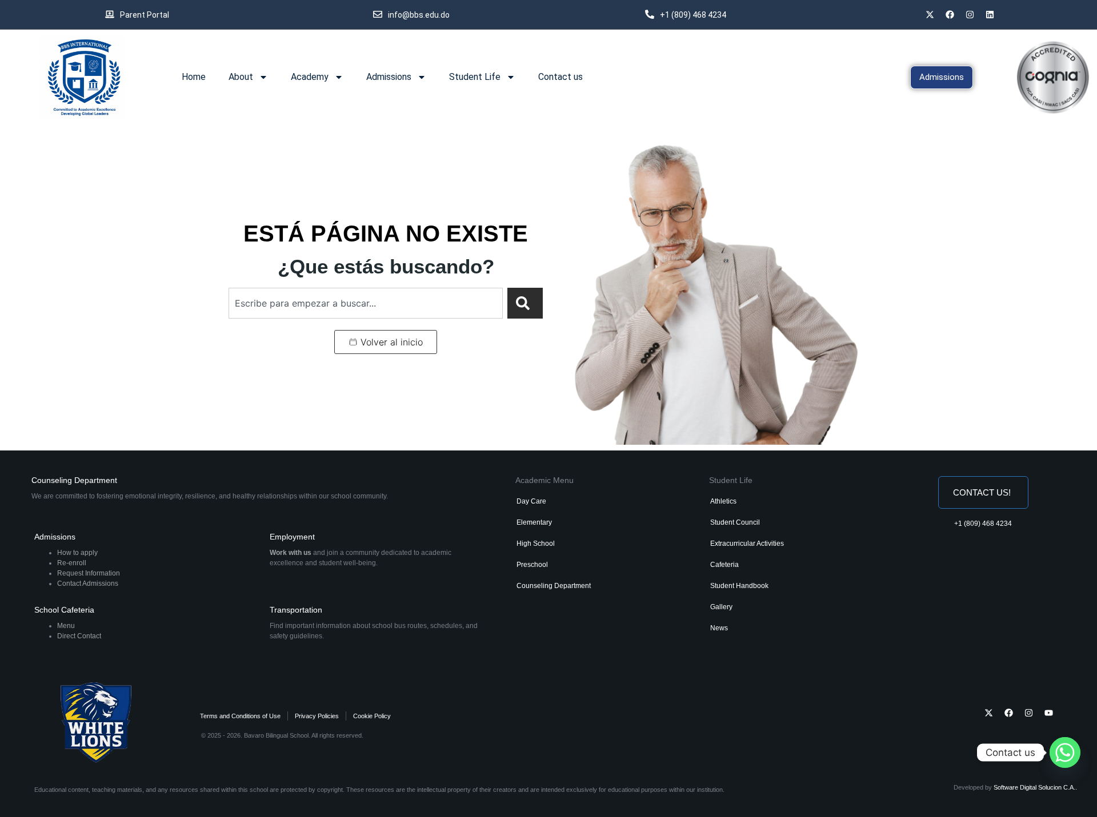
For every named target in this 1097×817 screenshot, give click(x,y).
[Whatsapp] (1065, 752)
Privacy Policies (317, 716)
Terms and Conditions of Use (240, 716)
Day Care (531, 501)
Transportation (296, 609)
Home (194, 76)
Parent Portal (144, 14)
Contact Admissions (87, 583)
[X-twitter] (930, 14)
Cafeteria (724, 565)
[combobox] (366, 303)
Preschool (532, 565)
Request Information (88, 573)
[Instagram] (1028, 713)
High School (536, 544)
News (719, 628)
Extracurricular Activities (747, 544)
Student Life (475, 76)
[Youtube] (1048, 713)
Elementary (534, 522)
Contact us (560, 76)
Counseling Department (74, 480)
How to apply (77, 553)
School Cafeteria (64, 609)
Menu (66, 626)
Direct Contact (79, 636)
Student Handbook (739, 586)
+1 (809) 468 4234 (983, 524)
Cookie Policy (372, 716)
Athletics (723, 501)
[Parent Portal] (109, 14)
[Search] (525, 303)
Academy (310, 76)
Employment (292, 536)
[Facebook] (950, 14)
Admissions (388, 76)
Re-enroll (71, 563)
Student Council (735, 522)
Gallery (721, 607)
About (241, 76)
